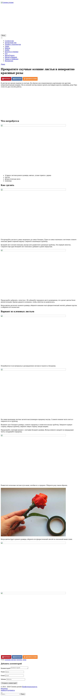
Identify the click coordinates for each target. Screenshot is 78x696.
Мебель (7, 48)
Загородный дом (10, 42)
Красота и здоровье (11, 52)
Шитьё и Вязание (11, 57)
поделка (19, 660)
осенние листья (10, 660)
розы (24, 660)
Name (3, 672)
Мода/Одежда (9, 55)
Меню (3, 35)
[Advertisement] (39, 19)
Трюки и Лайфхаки (11, 59)
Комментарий (5, 668)
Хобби (7, 50)
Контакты (4, 688)
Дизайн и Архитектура (13, 44)
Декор (7, 46)
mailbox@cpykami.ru (8, 690)
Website (3, 679)
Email (3, 675)
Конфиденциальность (29, 687)
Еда (6, 53)
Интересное (9, 61)
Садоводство (9, 41)
